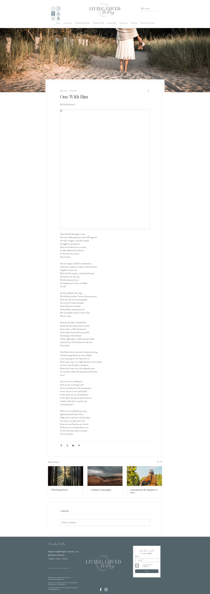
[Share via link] (79, 445)
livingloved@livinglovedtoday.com (63, 552)
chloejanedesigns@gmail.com (56, 579)
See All (159, 462)
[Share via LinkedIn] (73, 445)
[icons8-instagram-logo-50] (53, 8)
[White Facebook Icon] (101, 589)
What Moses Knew (59, 490)
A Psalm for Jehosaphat (100, 490)
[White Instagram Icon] (106, 589)
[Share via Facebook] (61, 445)
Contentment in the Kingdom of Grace (143, 491)
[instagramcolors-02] (58, 8)
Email (137, 556)
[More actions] (148, 90)
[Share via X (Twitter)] (67, 445)
